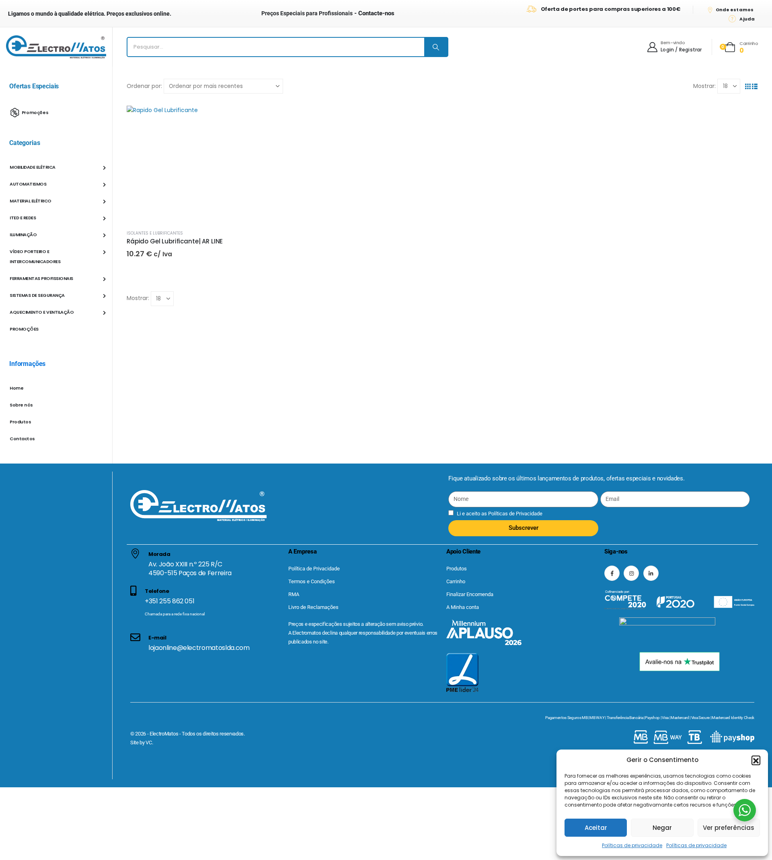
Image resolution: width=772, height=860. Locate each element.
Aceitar (596, 827)
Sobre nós (21, 405)
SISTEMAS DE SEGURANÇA (37, 295)
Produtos (20, 422)
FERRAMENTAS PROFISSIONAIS (41, 278)
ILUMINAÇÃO (23, 234)
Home (16, 388)
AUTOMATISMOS (28, 184)
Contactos (22, 438)
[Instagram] (631, 573)
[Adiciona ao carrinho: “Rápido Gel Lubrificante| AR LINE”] (233, 119)
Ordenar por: (144, 86)
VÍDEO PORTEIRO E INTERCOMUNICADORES (35, 256)
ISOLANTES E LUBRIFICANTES (155, 233)
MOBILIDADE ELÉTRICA (32, 167)
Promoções (35, 112)
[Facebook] (612, 573)
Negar (662, 827)
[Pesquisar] (436, 47)
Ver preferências (728, 827)
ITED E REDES (23, 217)
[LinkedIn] (651, 573)
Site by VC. (141, 742)
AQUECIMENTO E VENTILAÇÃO (42, 312)
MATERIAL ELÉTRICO (30, 201)
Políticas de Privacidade (514, 514)
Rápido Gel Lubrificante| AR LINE (175, 241)
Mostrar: (704, 86)
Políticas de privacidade (632, 845)
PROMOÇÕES (24, 329)
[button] (756, 760)
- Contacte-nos (327, 13)
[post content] (186, 165)
